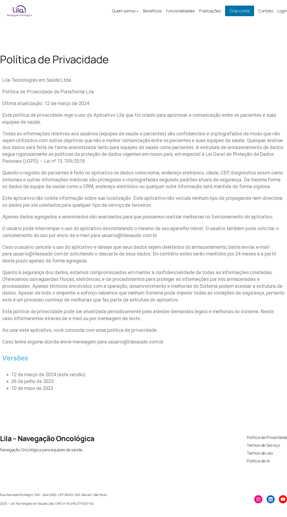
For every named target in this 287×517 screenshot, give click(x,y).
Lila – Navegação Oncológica (47, 438)
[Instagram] (258, 499)
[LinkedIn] (271, 499)
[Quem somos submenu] (137, 11)
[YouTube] (283, 499)
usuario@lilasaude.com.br (129, 235)
